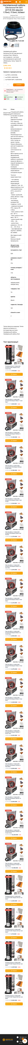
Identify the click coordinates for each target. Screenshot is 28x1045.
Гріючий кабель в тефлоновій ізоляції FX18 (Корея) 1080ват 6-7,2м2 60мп (13, 434)
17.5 (12, 263)
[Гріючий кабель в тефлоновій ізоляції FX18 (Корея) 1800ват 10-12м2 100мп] (14, 776)
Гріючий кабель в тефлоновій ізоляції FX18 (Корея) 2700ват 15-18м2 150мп (13, 865)
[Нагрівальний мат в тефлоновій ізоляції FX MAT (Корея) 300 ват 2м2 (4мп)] (14, 909)
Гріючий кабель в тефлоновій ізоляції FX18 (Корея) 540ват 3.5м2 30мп (13, 599)
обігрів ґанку (15, 284)
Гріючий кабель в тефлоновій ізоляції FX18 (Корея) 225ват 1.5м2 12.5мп (13, 500)
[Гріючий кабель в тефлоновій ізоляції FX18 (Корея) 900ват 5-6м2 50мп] (14, 677)
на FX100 (11, 77)
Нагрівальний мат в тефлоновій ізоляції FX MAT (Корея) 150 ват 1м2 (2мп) (13, 897)
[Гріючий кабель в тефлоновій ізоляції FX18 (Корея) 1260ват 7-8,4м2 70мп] (14, 710)
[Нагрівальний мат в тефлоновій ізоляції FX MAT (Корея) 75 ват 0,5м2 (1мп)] (14, 346)
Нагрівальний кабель (10, 332)
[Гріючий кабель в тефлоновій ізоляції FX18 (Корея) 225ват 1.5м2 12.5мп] (14, 478)
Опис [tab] (5, 109)
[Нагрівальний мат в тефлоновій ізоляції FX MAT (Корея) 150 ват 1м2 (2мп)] (14, 876)
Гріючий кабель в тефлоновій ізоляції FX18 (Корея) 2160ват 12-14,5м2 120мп (13, 831)
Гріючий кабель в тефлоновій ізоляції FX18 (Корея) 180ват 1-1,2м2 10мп (13, 401)
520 (12, 253)
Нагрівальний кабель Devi (11, 334)
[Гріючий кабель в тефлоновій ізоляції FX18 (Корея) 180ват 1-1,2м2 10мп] (14, 379)
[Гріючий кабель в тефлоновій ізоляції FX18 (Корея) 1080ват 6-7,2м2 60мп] (14, 412)
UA (26, 1)
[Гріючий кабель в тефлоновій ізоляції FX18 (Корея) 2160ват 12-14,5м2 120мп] (14, 809)
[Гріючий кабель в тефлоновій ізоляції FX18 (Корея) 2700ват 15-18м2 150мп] (14, 843)
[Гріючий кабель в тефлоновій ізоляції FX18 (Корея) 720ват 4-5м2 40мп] (14, 644)
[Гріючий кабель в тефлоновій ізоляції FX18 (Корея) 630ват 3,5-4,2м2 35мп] (14, 611)
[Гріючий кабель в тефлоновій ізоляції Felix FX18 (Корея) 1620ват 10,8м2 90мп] (14, 445)
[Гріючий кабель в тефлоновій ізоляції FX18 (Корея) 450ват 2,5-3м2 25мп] (14, 544)
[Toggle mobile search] (22, 2)
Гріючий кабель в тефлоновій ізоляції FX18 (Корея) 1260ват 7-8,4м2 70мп (13, 732)
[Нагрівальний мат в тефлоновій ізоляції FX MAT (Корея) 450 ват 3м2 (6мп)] (14, 942)
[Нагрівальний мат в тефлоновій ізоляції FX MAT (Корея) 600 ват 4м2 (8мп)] (14, 975)
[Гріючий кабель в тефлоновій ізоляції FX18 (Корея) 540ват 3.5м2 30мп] (14, 578)
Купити (19, 84)
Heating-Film (13, 15)
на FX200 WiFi (13, 79)
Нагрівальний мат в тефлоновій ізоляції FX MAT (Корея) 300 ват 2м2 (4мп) (14, 931)
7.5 (11, 292)
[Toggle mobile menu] (24, 2)
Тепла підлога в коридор (11, 326)
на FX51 (11, 75)
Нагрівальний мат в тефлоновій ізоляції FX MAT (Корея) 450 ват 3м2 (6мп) (14, 964)
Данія (12, 300)
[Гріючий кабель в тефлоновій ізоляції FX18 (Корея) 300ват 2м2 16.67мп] (14, 511)
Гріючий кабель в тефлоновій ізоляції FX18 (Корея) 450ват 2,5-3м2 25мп (13, 566)
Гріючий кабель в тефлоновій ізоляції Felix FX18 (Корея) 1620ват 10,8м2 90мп (13, 467)
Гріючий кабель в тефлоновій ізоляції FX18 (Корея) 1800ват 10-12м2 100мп (13, 798)
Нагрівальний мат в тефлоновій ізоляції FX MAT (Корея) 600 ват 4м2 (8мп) (14, 997)
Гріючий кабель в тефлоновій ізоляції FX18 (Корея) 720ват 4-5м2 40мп (13, 666)
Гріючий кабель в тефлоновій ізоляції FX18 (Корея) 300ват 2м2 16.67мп (13, 533)
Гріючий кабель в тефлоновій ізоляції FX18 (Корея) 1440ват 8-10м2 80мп (13, 765)
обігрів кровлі (15, 282)
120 (12, 308)
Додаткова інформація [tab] (6, 113)
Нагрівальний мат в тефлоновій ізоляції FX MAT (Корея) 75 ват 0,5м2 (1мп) (12, 367)
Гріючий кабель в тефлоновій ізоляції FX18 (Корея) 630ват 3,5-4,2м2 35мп (13, 633)
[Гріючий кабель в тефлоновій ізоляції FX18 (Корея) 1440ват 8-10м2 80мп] (14, 743)
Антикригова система (10, 330)
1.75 (12, 273)
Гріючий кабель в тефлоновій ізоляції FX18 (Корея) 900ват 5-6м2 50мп (13, 699)
